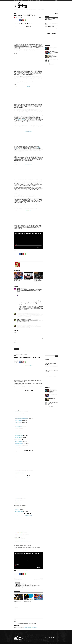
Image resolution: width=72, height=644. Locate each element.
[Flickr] (49, 637)
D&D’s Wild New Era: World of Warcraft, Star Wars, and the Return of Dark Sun (51, 19)
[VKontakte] (54, 637)
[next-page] (15, 283)
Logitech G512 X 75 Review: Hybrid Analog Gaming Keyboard (50, 21)
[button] (57, 10)
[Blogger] (45, 637)
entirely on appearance (21, 119)
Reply (17, 292)
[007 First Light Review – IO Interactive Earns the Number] (47, 56)
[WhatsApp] (25, 20)
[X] (56, 0)
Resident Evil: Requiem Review (27, 279)
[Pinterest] (23, 20)
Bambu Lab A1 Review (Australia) (49, 26)
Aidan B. (17, 17)
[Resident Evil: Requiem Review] (28, 275)
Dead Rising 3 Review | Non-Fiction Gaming (23, 325)
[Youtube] (57, 0)
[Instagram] (55, 0)
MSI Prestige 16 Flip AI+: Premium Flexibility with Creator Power (51, 28)
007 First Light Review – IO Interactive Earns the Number (51, 24)
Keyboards (15, 278)
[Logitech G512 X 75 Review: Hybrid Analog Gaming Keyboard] (18, 275)
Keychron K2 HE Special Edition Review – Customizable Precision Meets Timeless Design (38, 280)
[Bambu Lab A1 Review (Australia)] (47, 60)
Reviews (15, 13)
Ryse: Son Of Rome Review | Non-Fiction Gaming (24, 319)
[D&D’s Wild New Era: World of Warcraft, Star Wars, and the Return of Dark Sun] (47, 48)
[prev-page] (14, 283)
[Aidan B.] (14, 17)
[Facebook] (54, 0)
